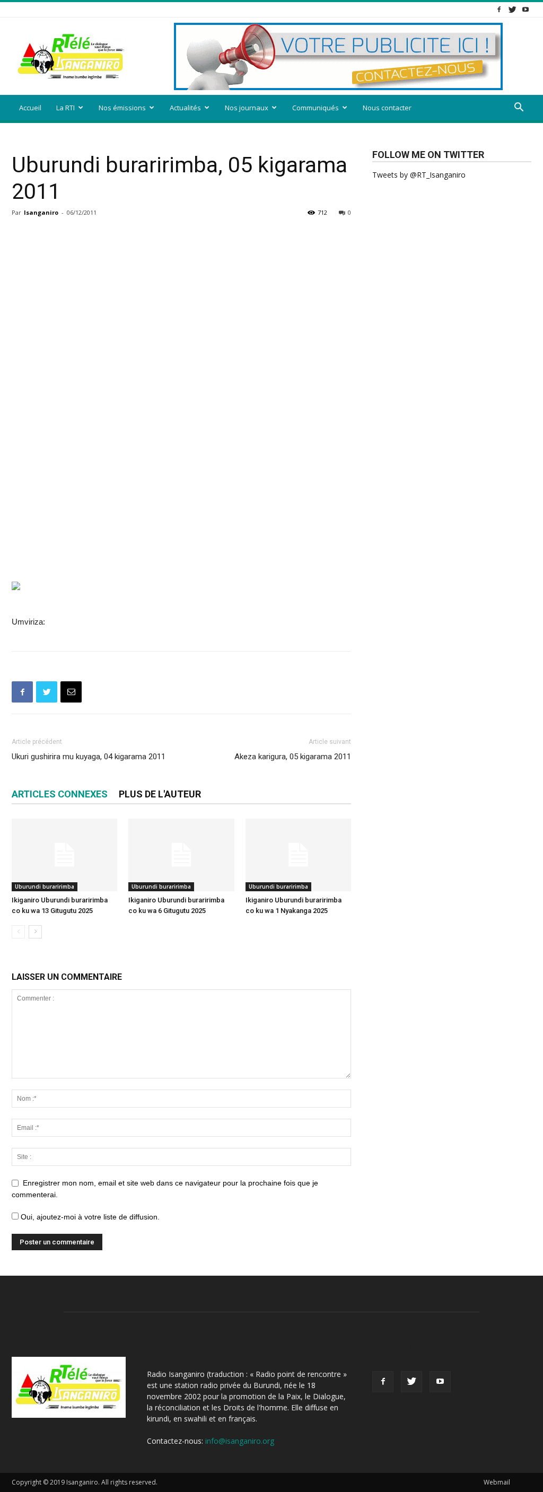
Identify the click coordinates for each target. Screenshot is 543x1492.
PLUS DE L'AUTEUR (160, 794)
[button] (518, 108)
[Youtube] (525, 9)
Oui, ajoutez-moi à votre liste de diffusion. (89, 1217)
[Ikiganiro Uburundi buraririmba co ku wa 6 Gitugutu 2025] (181, 855)
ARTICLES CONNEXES (60, 794)
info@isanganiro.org (239, 1441)
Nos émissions (122, 107)
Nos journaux (246, 107)
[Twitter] (512, 9)
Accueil (30, 107)
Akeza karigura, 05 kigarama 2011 (292, 756)
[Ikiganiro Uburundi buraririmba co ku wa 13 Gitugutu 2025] (64, 855)
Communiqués (315, 107)
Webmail (497, 1482)
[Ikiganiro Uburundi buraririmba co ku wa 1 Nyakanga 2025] (298, 855)
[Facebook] (499, 9)
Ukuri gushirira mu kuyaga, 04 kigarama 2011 (88, 756)
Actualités (185, 107)
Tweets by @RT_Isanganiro (419, 175)
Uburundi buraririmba (44, 886)
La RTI (65, 107)
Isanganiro (41, 212)
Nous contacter (387, 107)
